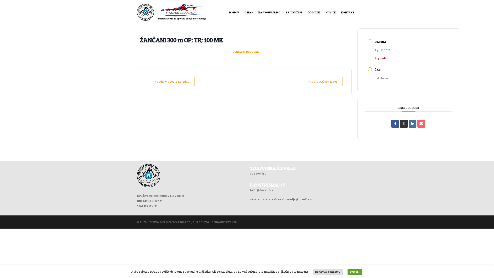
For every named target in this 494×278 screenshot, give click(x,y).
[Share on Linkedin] (412, 124)
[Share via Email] (421, 124)
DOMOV (234, 12)
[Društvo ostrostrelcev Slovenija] (171, 11)
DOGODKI (314, 12)
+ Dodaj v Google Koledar (171, 81)
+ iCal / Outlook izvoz (322, 81)
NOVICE (331, 12)
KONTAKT (347, 12)
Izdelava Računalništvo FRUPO (219, 222)
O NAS (248, 12)
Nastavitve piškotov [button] (327, 271)
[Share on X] (404, 124)
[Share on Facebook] (395, 124)
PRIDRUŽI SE (294, 12)
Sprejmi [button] (355, 271)
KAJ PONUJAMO (269, 12)
